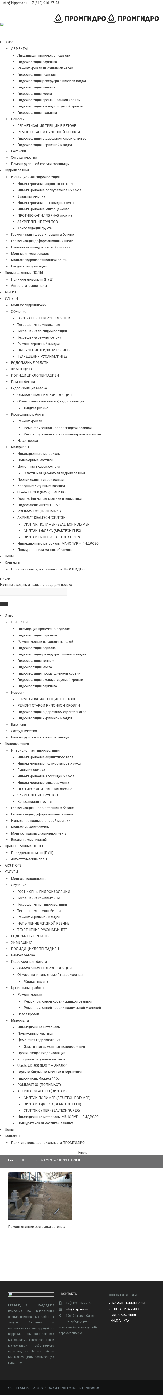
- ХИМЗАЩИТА (119, 1320)
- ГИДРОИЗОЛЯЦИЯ (122, 1315)
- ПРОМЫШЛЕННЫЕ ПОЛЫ (127, 1303)
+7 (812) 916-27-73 (44, 3)
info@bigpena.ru (15, 3)
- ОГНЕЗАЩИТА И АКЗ (124, 1309)
